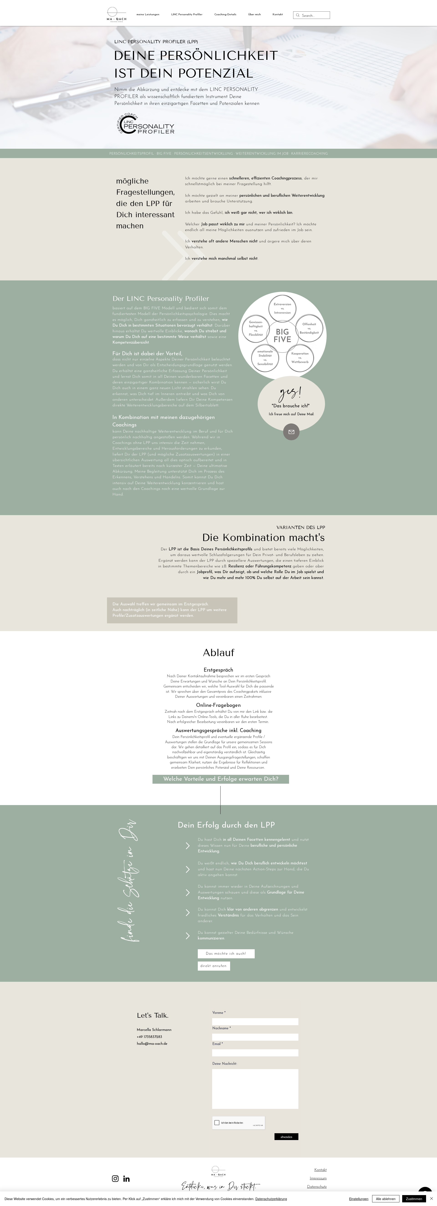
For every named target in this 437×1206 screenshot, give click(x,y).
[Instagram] (115, 1178)
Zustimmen (414, 1198)
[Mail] (291, 431)
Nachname (220, 1028)
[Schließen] (431, 1198)
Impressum (318, 1178)
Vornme (217, 1013)
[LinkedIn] (126, 1178)
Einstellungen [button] (358, 1198)
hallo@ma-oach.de (152, 1044)
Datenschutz (317, 1187)
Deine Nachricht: (224, 1064)
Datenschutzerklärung (271, 1198)
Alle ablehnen (386, 1198)
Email (216, 1044)
